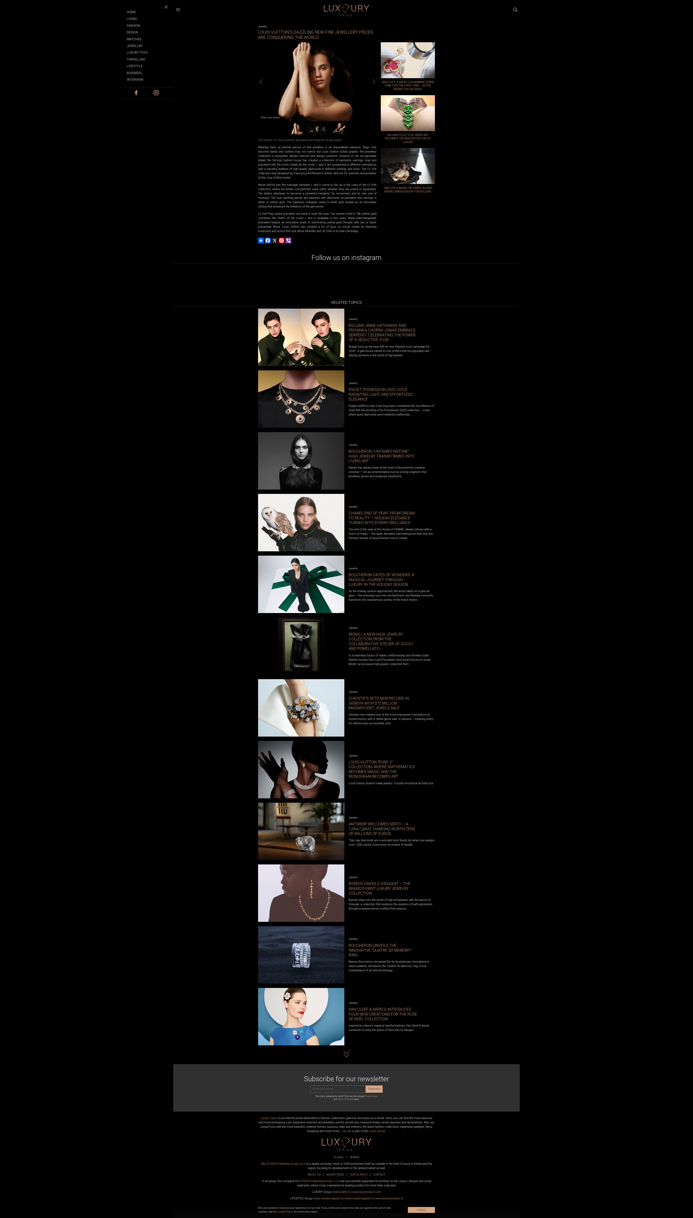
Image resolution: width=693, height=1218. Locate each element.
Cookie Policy (285, 1211)
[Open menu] (178, 10)
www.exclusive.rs (389, 1198)
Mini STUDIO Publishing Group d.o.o (283, 1163)
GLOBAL (339, 1157)
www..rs (341, 1192)
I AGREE (421, 1210)
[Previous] (260, 81)
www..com (366, 1192)
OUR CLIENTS (358, 1174)
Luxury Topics (269, 1118)
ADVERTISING (335, 1174)
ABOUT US (314, 1174)
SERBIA (354, 1157)
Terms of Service (345, 1099)
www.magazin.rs (328, 1198)
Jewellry (262, 26)
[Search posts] (515, 10)
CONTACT (379, 1174)
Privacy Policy (371, 1096)
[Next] (373, 81)
